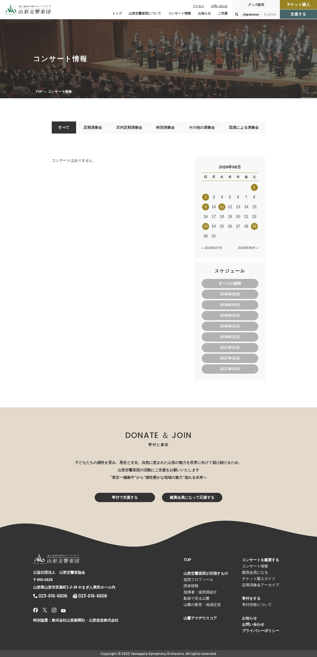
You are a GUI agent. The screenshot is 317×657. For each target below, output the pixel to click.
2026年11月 (230, 326)
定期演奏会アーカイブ (260, 585)
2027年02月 (230, 358)
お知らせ (204, 13)
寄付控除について (257, 605)
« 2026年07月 (212, 248)
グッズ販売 (256, 5)
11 (222, 207)
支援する (298, 14)
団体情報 (191, 586)
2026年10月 (230, 315)
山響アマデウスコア (200, 618)
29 (254, 226)
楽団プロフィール (198, 580)
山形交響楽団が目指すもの (206, 573)
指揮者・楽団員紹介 (200, 592)
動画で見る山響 (197, 598)
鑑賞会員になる (255, 572)
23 (206, 226)
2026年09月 (230, 305)
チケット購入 (298, 5)
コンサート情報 (255, 566)
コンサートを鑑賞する (260, 560)
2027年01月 (230, 348)
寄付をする (251, 598)
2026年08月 (230, 294)
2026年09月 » (248, 248)
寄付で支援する (125, 497)
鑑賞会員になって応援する (192, 497)
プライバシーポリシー (260, 631)
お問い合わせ (219, 6)
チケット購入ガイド (258, 579)
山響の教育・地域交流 (202, 605)
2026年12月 (230, 337)
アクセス (198, 6)
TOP (39, 91)
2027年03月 (230, 369)
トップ (117, 13)
